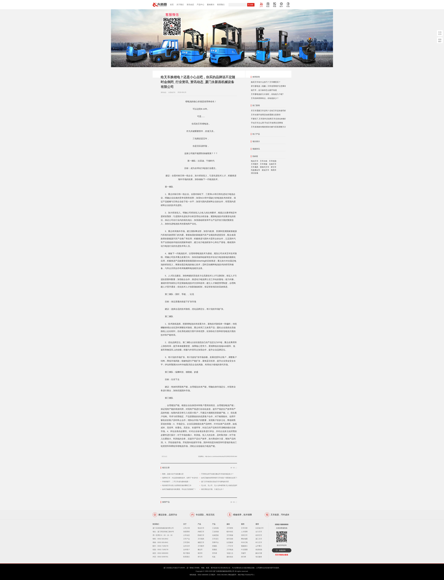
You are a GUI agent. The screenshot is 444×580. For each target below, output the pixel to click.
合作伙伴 (186, 546)
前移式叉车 (264, 167)
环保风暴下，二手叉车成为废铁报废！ (176, 482)
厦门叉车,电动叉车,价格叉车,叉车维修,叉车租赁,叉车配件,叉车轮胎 (160, 4)
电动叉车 (254, 161)
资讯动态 (190, 5)
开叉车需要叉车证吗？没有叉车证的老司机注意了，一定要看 (276, 111)
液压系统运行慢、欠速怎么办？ (212, 489)
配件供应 (230, 532)
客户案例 (186, 553)
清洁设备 (254, 173)
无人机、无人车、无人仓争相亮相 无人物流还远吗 (219, 485)
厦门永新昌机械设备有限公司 (223, 571)
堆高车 (273, 170)
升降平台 (215, 542)
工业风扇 (215, 532)
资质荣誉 (186, 532)
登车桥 (214, 553)
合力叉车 (259, 532)
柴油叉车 (265, 170)
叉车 (261, 6)
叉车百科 (186, 542)
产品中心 (200, 5)
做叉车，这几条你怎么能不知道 (264, 90)
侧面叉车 (201, 542)
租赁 (268, 6)
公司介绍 (186, 528)
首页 (172, 5)
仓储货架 (215, 535)
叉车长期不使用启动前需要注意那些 (266, 115)
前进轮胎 (259, 549)
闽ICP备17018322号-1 (246, 575)
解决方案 (259, 553)
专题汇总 (230, 553)
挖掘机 (214, 546)
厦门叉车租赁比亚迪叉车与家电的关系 (215, 482)
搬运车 (200, 549)
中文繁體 (244, 549)
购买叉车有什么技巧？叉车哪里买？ (266, 82)
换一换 (233, 467)
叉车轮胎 (272, 161)
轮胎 (288, 6)
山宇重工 (259, 546)
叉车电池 (230, 549)
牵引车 (273, 167)
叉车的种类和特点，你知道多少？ (265, 98)
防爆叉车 (201, 535)
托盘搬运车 (255, 170)
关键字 (243, 553)
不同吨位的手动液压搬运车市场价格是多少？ (217, 474)
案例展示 (210, 5)
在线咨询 (282, 550)
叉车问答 (244, 528)
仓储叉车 (272, 164)
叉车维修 (263, 164)
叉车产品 (186, 539)
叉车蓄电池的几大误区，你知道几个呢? (267, 94)
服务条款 (230, 557)
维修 (274, 6)
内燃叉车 (201, 532)
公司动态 (186, 535)
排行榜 (243, 557)
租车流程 (230, 539)
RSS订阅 (244, 542)
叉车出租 (263, 161)
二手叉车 (230, 546)
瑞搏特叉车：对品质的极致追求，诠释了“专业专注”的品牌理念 (184, 478)
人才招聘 (244, 532)
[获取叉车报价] (440, 40)
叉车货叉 (215, 539)
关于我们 (180, 5)
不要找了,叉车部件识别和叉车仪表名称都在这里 (270, 119)
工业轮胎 (215, 528)
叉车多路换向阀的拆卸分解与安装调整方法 (268, 127)
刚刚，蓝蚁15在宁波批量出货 (172, 474)
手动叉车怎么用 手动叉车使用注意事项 (267, 123)
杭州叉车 (259, 535)
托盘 (213, 557)
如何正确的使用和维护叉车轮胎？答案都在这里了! (219, 478)
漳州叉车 (244, 535)
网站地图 (244, 539)
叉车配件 (254, 164)
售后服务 (259, 557)
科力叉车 (259, 542)
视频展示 (244, 546)
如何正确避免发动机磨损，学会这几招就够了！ (179, 489)
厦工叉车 (259, 539)
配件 (281, 6)
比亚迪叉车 (260, 528)
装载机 (214, 549)
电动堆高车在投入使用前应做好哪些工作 (176, 485)
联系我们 (221, 5)
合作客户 (186, 549)
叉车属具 (254, 167)
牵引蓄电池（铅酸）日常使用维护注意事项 (268, 86)
